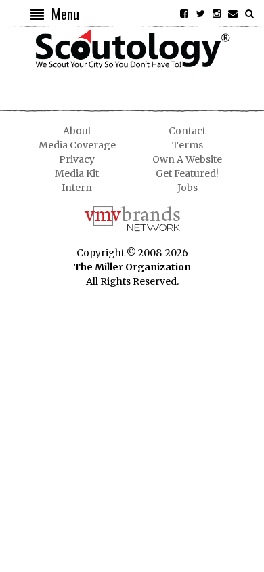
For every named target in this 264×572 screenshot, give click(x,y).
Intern (77, 188)
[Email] (233, 13)
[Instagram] (216, 13)
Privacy (77, 159)
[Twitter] (200, 13)
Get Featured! (187, 173)
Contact (187, 131)
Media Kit (77, 173)
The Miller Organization (132, 267)
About (77, 131)
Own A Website (187, 159)
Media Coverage (77, 145)
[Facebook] (184, 13)
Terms (187, 145)
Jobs (187, 188)
